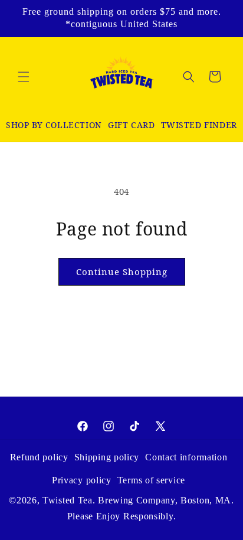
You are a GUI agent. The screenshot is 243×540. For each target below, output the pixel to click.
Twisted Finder (199, 124)
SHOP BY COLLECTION (54, 124)
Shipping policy (107, 457)
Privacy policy (81, 480)
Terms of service (151, 480)
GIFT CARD (131, 124)
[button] (24, 77)
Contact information (186, 457)
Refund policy (39, 457)
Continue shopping (122, 271)
